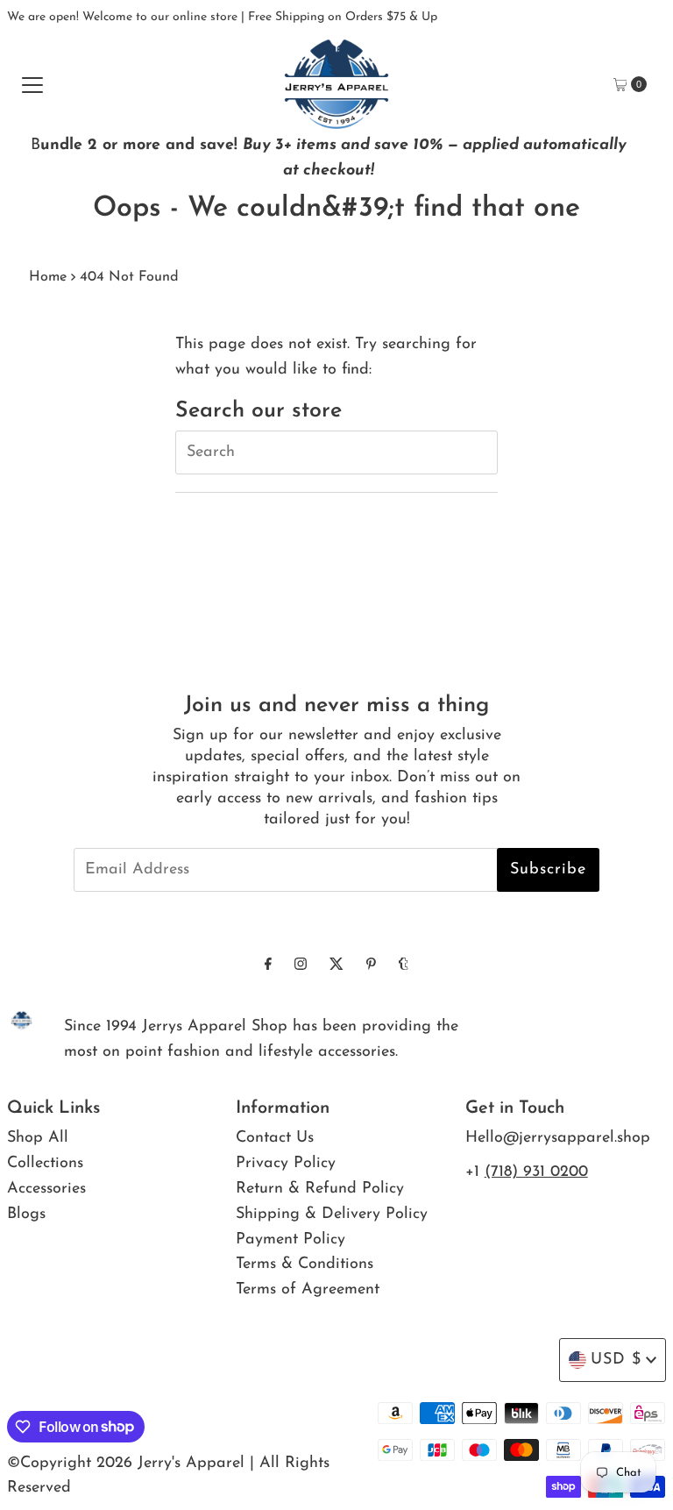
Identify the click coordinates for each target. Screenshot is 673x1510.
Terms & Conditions (304, 1264)
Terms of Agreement (307, 1290)
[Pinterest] (371, 966)
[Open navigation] (32, 84)
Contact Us (275, 1138)
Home (48, 277)
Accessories (46, 1189)
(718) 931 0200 (536, 1172)
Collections (45, 1164)
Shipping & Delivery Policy (332, 1214)
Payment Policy (290, 1240)
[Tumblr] (403, 966)
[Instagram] (300, 966)
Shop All (37, 1138)
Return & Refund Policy (320, 1189)
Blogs (26, 1214)
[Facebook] (268, 966)
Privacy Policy (286, 1164)
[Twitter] (336, 966)
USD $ (616, 1360)
